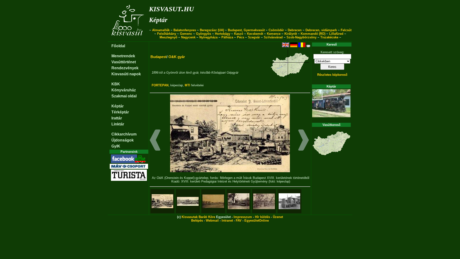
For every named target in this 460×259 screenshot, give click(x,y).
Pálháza (227, 37)
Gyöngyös (203, 33)
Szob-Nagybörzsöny (301, 37)
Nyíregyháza (208, 37)
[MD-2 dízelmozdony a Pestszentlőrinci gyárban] (289, 201)
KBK (115, 84)
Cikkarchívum (124, 134)
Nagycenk (188, 37)
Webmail (212, 220)
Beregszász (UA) (212, 30)
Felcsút (346, 30)
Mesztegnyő (168, 37)
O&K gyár (176, 57)
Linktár (117, 124)
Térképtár (120, 112)
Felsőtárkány (166, 33)
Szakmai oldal (124, 96)
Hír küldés (262, 217)
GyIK (115, 146)
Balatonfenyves (184, 30)
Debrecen (295, 30)
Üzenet (278, 217)
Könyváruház (123, 90)
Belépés (197, 220)
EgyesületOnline (256, 220)
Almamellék (161, 30)
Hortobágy (222, 33)
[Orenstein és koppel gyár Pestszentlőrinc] (188, 201)
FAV (239, 220)
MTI (187, 85)
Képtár (158, 20)
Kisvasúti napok (126, 74)
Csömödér (276, 30)
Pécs (240, 37)
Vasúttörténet (123, 62)
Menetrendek (123, 56)
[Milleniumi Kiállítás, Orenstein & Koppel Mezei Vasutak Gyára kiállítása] (238, 201)
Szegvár (254, 37)
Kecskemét (255, 33)
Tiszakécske (329, 37)
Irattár (116, 118)
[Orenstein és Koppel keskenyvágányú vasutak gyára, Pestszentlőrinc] (213, 201)
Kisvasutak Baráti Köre (198, 217)
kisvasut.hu (171, 8)
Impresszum (243, 217)
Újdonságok (122, 140)
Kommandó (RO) (313, 33)
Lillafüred (336, 33)
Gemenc (186, 33)
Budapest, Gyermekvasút (246, 30)
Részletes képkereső (332, 75)
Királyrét (290, 33)
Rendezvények (124, 68)
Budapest (158, 57)
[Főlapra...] (128, 39)
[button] (155, 141)
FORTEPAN (160, 85)
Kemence (274, 33)
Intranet (227, 220)
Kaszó (238, 33)
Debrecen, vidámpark (321, 30)
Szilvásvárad (273, 37)
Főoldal (118, 46)
